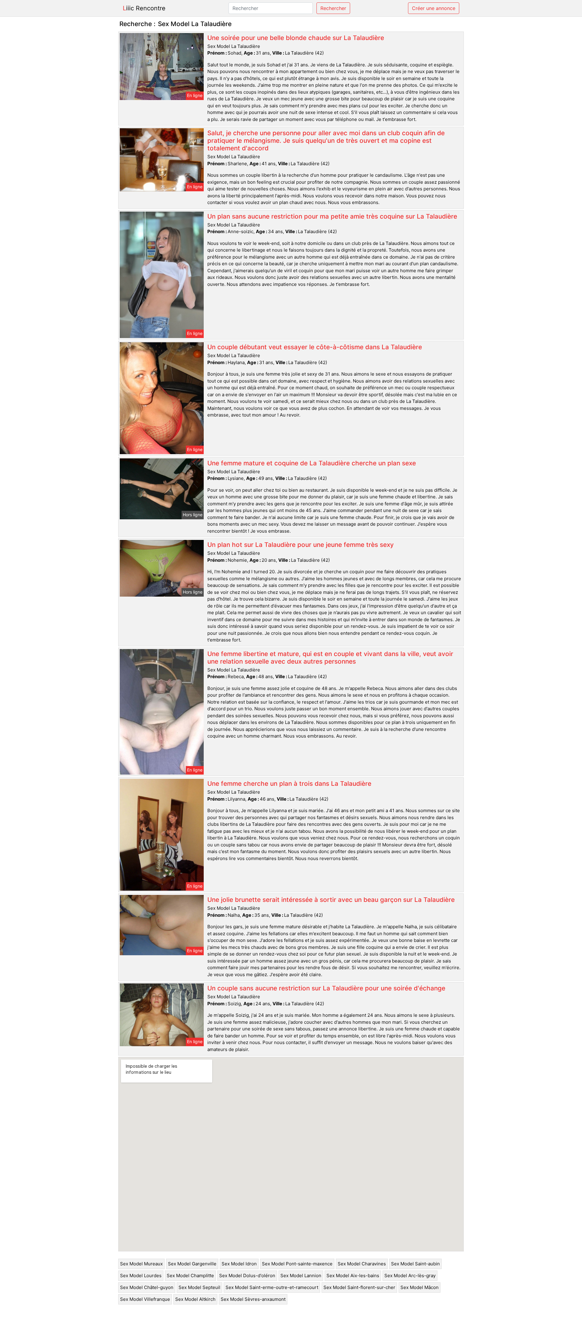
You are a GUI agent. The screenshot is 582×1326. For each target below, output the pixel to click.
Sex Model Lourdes (141, 1275)
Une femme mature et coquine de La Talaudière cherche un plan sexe (311, 463)
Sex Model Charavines (362, 1264)
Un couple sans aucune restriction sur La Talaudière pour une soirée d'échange (326, 988)
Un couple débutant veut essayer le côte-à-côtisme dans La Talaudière (314, 347)
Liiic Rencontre (144, 8)
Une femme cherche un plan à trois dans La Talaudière (289, 783)
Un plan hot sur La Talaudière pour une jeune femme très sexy (300, 544)
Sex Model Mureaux (141, 1264)
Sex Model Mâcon (419, 1287)
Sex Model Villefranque (145, 1299)
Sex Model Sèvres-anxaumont (253, 1299)
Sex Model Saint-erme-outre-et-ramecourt (272, 1287)
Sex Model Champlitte (190, 1275)
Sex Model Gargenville (192, 1264)
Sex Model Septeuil (199, 1287)
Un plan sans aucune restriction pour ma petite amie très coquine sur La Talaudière (332, 216)
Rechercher (333, 8)
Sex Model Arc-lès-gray (410, 1275)
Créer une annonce (433, 8)
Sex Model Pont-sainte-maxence (297, 1264)
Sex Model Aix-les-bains (352, 1275)
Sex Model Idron (239, 1264)
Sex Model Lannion (300, 1275)
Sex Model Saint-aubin (415, 1264)
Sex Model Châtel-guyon (146, 1287)
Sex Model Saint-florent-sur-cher (359, 1287)
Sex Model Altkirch (195, 1299)
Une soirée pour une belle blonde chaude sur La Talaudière (295, 38)
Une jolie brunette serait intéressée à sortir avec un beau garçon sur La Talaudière (331, 899)
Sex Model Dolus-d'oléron (247, 1275)
